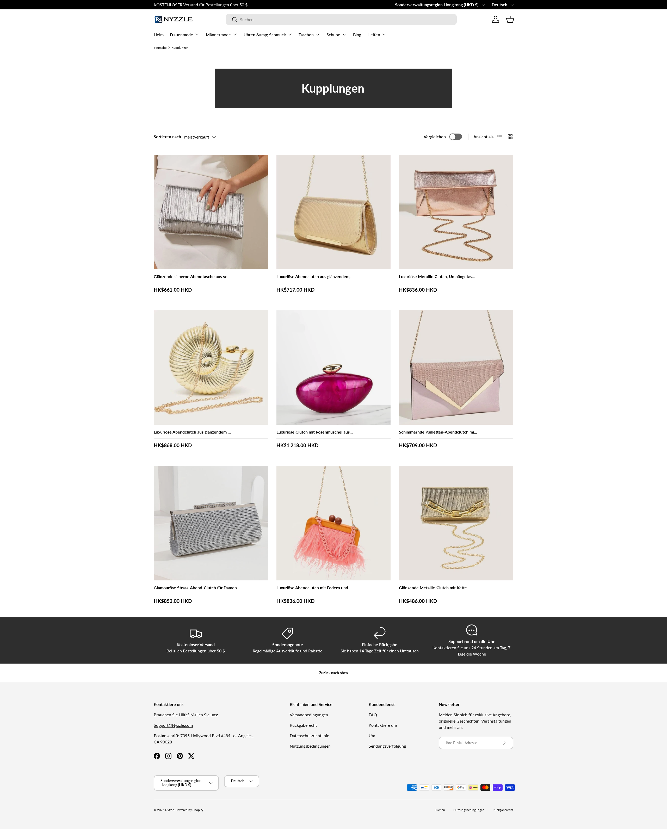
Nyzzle (169, 810)
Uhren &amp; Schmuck (265, 34)
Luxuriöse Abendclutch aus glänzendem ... (192, 431)
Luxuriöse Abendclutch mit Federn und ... (314, 587)
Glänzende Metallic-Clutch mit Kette (433, 587)
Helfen (373, 34)
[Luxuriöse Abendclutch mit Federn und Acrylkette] (333, 523)
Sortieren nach (167, 136)
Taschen (306, 34)
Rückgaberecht (303, 725)
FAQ (373, 714)
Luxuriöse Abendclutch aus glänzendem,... (315, 276)
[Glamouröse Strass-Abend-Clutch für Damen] (211, 523)
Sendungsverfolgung (387, 745)
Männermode (218, 34)
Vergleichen (435, 136)
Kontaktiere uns (383, 725)
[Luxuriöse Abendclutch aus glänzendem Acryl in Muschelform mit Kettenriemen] (211, 367)
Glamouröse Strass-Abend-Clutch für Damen (195, 587)
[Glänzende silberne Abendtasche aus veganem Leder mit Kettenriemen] (211, 212)
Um (372, 735)
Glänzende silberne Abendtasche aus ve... (192, 276)
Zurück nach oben (333, 673)
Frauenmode (181, 34)
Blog (357, 34)
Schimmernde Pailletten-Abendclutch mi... (438, 431)
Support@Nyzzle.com (173, 725)
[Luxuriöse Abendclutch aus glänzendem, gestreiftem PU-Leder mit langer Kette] (333, 212)
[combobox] (341, 19)
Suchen (440, 810)
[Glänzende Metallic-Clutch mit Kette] (456, 523)
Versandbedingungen (309, 714)
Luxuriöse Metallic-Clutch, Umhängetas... (437, 276)
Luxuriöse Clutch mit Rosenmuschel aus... (314, 431)
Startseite (160, 48)
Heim (159, 34)
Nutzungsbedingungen (310, 745)
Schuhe (333, 34)
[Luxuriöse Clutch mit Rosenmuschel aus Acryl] (333, 367)
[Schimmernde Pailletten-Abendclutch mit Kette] (456, 367)
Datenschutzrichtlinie (309, 735)
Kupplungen (179, 48)
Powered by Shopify (189, 810)
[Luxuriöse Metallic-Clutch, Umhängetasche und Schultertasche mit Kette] (456, 212)
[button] (510, 19)
